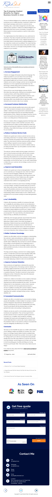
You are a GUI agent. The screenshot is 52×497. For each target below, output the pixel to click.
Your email (22, 419)
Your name (22, 412)
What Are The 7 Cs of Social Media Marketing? (15, 366)
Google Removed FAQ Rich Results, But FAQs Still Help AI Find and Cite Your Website (43, 62)
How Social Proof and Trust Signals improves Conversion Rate (18, 376)
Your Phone (43, 419)
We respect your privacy (41, 438)
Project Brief (43, 426)
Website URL (42, 412)
